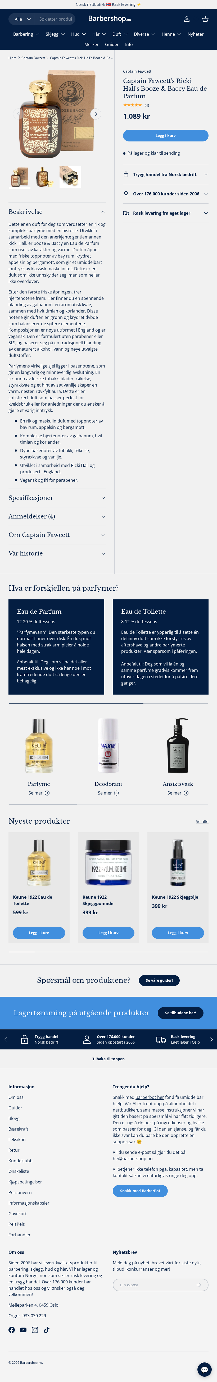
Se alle (202, 821)
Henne (168, 34)
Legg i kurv (166, 135)
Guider (112, 44)
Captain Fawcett (33, 58)
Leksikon (17, 1139)
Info (129, 44)
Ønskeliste (18, 1171)
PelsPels (16, 1224)
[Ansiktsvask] (178, 746)
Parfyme (39, 784)
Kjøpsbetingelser (25, 1182)
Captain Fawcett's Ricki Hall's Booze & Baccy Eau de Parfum (82, 58)
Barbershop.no (31, 1362)
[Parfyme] (39, 746)
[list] (57, 114)
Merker (91, 44)
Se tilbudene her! (180, 1012)
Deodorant (108, 784)
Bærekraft (18, 1129)
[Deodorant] (108, 746)
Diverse (141, 34)
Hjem (12, 58)
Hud (75, 34)
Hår (96, 34)
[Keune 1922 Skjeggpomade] (109, 863)
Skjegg (52, 34)
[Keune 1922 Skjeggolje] (178, 863)
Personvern (20, 1192)
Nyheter (196, 34)
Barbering (23, 34)
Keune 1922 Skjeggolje (175, 897)
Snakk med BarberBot (140, 1190)
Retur (14, 1150)
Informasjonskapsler (28, 1203)
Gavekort (17, 1213)
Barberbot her (149, 1097)
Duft (116, 34)
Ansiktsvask (178, 784)
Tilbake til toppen (108, 1058)
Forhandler (19, 1235)
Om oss (16, 1097)
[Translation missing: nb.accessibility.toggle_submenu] (37, 34)
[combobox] (41, 19)
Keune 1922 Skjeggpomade (98, 900)
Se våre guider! (159, 980)
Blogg (14, 1118)
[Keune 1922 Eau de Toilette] (39, 863)
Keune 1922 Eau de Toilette (32, 900)
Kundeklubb (20, 1161)
